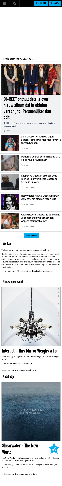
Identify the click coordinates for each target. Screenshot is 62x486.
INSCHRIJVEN (41, 3)
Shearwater (11, 445)
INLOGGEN (55, 3)
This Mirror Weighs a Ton (38, 351)
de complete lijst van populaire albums (20, 474)
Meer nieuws (31, 235)
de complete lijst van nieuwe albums (19, 370)
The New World (8, 458)
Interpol (8, 351)
